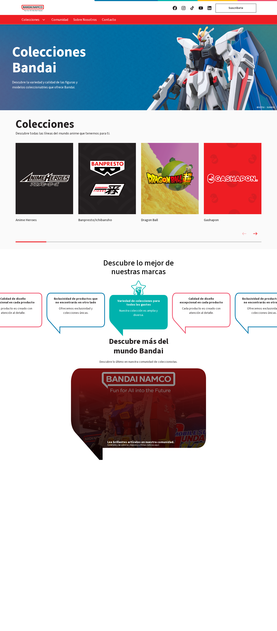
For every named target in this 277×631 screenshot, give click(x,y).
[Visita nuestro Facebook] (174, 8)
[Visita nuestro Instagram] (183, 8)
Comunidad (60, 19)
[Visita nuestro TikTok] (192, 8)
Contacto (109, 19)
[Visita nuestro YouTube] (200, 8)
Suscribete (236, 8)
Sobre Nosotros (85, 19)
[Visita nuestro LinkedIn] (209, 8)
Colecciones (30, 19)
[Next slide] (255, 233)
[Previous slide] (244, 233)
